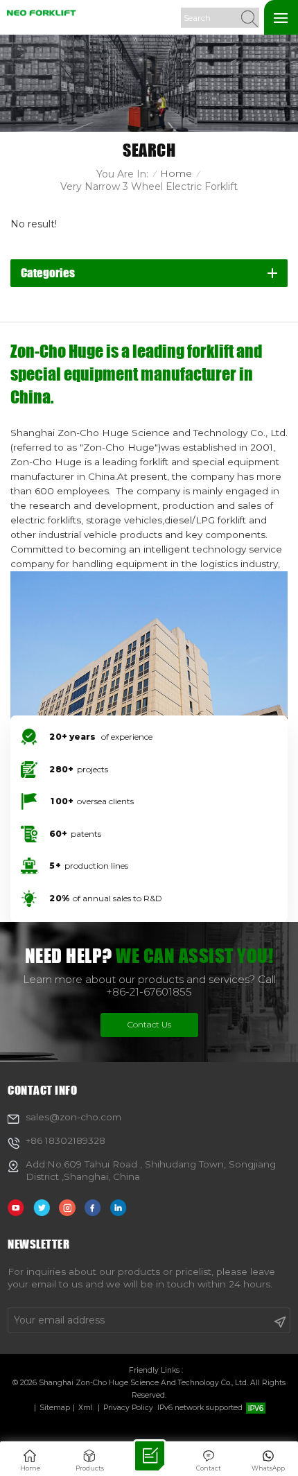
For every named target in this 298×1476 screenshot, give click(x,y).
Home (176, 173)
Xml (85, 1407)
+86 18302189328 (65, 1140)
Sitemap (55, 1407)
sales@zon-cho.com (73, 1116)
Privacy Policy (128, 1407)
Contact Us (149, 1024)
